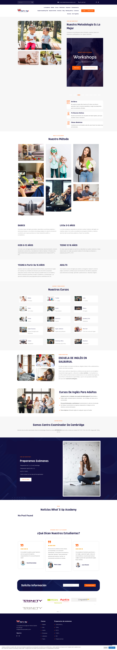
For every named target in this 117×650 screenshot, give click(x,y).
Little (84, 298)
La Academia (47, 7)
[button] (22, 604)
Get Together (75, 14)
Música (84, 308)
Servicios (59, 10)
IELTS (57, 630)
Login (84, 10)
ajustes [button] (105, 647)
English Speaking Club (43, 10)
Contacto (76, 10)
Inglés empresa (31, 328)
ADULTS (89, 81)
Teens (29, 308)
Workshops (62, 7)
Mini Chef (85, 328)
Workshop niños (59, 341)
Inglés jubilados (59, 328)
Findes (29, 318)
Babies (29, 298)
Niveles (52, 7)
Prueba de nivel (59, 639)
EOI (56, 636)
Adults (56, 308)
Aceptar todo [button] (111, 647)
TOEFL (57, 633)
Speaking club (86, 318)
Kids (43, 627)
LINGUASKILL (59, 624)
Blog (63, 10)
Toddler (57, 298)
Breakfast (85, 341)
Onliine (29, 341)
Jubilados (44, 636)
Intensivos (57, 318)
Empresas (68, 7)
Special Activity (52, 10)
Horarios (69, 14)
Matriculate (90, 10)
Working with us (69, 10)
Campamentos (75, 7)
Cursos (56, 7)
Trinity (57, 627)
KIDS (80, 81)
